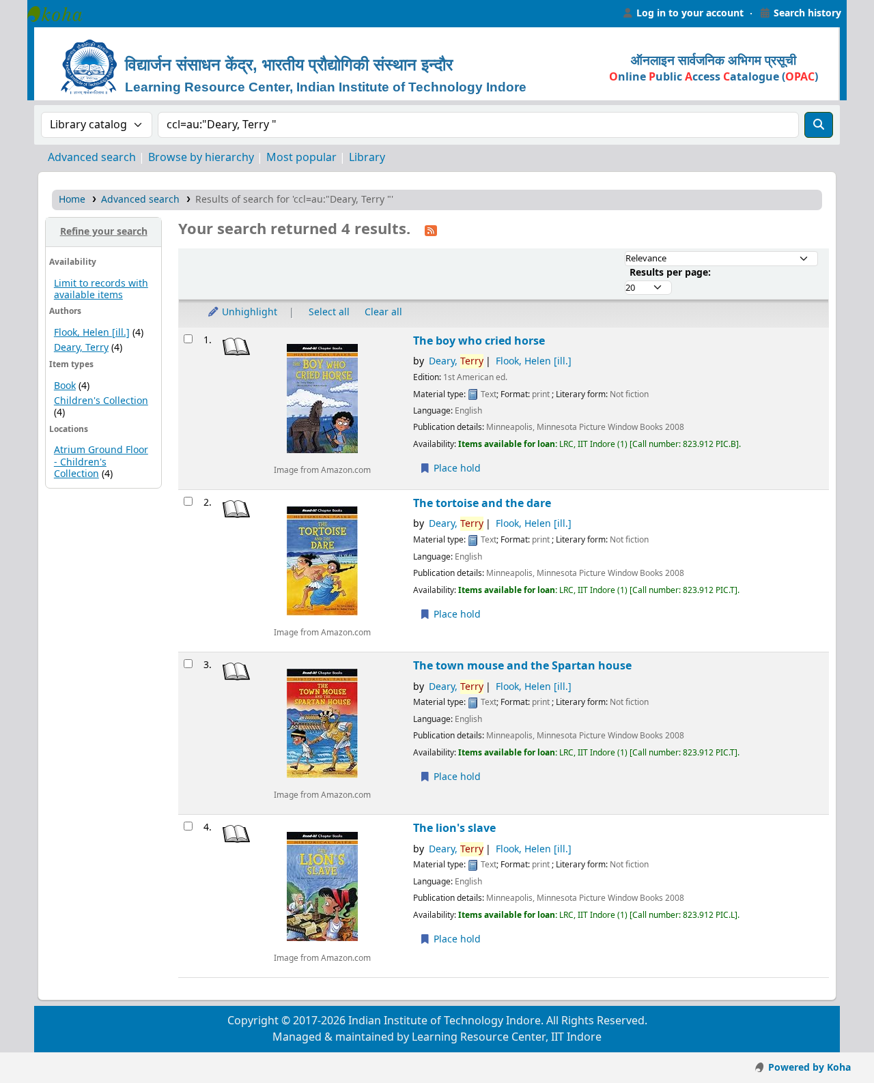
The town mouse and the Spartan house (522, 666)
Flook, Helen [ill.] (92, 333)
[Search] (818, 125)
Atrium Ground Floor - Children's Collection (101, 461)
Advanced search (92, 157)
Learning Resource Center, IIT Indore (61, 13)
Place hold (456, 468)
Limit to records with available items (101, 289)
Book (65, 386)
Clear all (383, 312)
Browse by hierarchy (201, 157)
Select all (329, 312)
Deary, (456, 361)
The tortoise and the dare (482, 503)
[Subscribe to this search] (430, 230)
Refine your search (103, 232)
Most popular (301, 157)
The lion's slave (454, 828)
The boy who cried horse (479, 341)
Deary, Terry (81, 348)
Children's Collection (101, 401)
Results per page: (670, 272)
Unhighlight (248, 312)
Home (72, 199)
